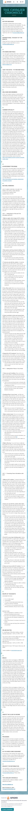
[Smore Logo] (8, 2)
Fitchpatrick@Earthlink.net (18, 32)
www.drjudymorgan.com (16, 650)
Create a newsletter (7, 809)
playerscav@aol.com (7, 64)
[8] (16, 437)
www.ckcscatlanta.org (7, 784)
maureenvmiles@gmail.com (8, 761)
